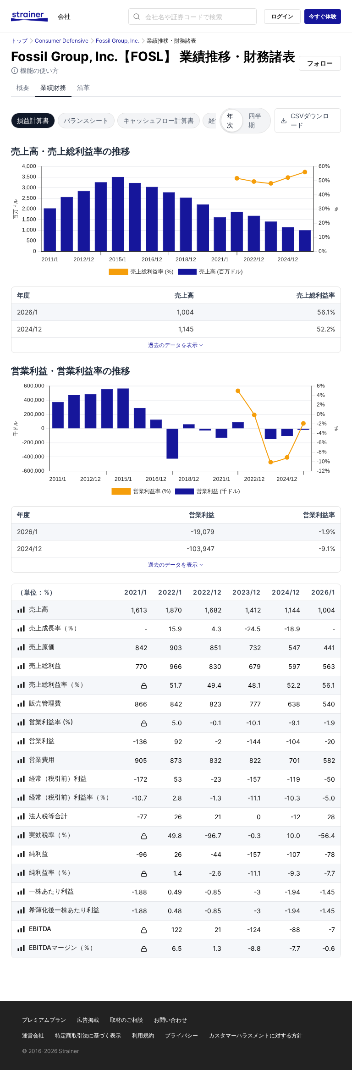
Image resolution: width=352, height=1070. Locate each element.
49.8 (175, 835)
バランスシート (86, 120)
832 (215, 760)
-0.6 (328, 948)
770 (141, 666)
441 (329, 647)
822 (255, 760)
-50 (329, 779)
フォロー (320, 63)
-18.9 (292, 629)
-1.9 (329, 723)
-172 (140, 779)
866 (141, 704)
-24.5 (252, 629)
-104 (293, 741)
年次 (230, 120)
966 (176, 666)
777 (255, 704)
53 (178, 779)
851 (215, 647)
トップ (19, 40)
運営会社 (33, 1035)
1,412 (253, 610)
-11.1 (254, 798)
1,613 (139, 610)
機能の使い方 (38, 70)
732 (255, 647)
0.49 (175, 892)
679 (255, 666)
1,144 (292, 610)
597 (294, 666)
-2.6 (215, 873)
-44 (215, 854)
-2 (218, 741)
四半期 (254, 120)
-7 (332, 929)
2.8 (177, 798)
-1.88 (139, 892)
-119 (293, 779)
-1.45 (327, 892)
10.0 (293, 835)
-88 (294, 929)
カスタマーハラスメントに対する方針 (255, 1035)
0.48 (175, 911)
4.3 (216, 629)
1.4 (177, 873)
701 (294, 760)
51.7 (176, 685)
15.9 (175, 629)
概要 (22, 87)
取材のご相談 (126, 1019)
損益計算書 (33, 120)
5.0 (177, 723)
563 (329, 666)
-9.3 (293, 873)
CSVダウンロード (310, 120)
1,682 (213, 610)
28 (331, 817)
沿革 (83, 87)
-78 (329, 854)
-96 (141, 854)
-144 (254, 741)
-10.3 (292, 798)
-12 (295, 817)
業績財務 (53, 87)
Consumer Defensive (61, 40)
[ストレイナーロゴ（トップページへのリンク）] (34, 16)
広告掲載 (88, 1019)
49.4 (214, 685)
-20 (329, 741)
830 (215, 666)
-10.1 (253, 723)
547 (294, 647)
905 (141, 760)
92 (178, 741)
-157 (254, 779)
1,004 (326, 610)
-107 (293, 854)
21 (217, 817)
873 (176, 760)
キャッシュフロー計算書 (158, 120)
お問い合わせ (170, 1019)
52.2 (293, 685)
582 (329, 760)
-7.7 (329, 873)
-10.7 (139, 798)
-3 (257, 892)
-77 (142, 817)
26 (178, 817)
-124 (254, 929)
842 (141, 647)
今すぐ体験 (322, 16)
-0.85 (212, 892)
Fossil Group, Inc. (117, 40)
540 (329, 704)
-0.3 (254, 835)
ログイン (282, 16)
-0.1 (215, 723)
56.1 (328, 685)
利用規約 (143, 1035)
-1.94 (292, 892)
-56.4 (326, 835)
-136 (140, 741)
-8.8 (254, 948)
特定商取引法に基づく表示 (88, 1035)
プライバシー (181, 1035)
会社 (64, 16)
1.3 (217, 948)
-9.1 (294, 723)
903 (176, 647)
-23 (216, 779)
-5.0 (328, 798)
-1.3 (215, 798)
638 (294, 704)
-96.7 (213, 835)
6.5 (177, 948)
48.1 (254, 685)
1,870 (173, 610)
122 (176, 929)
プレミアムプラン (44, 1019)
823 (215, 704)
